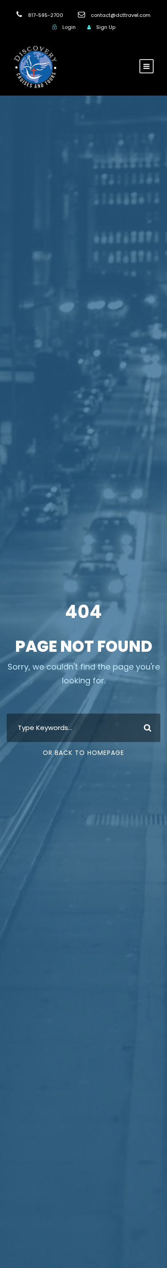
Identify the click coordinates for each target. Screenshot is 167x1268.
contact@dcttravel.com (121, 15)
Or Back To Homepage (83, 752)
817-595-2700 (45, 15)
